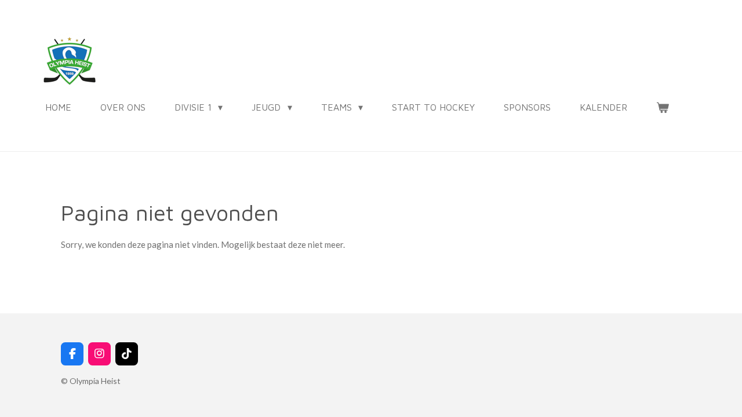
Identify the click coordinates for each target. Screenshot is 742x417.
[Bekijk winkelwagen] (663, 107)
